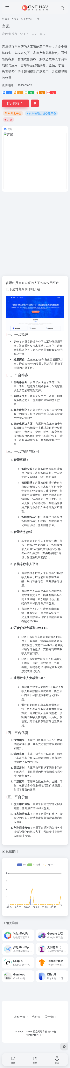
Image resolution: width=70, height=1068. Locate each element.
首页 (7, 18)
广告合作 (35, 1017)
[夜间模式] (64, 1046)
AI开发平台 (26, 18)
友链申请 (19, 1017)
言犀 (9, 282)
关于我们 (50, 1017)
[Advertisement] (35, 231)
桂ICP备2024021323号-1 (41, 1033)
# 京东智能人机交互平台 (41, 113)
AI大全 (15, 18)
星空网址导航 (40, 1031)
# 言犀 (8, 120)
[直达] (31, 935)
